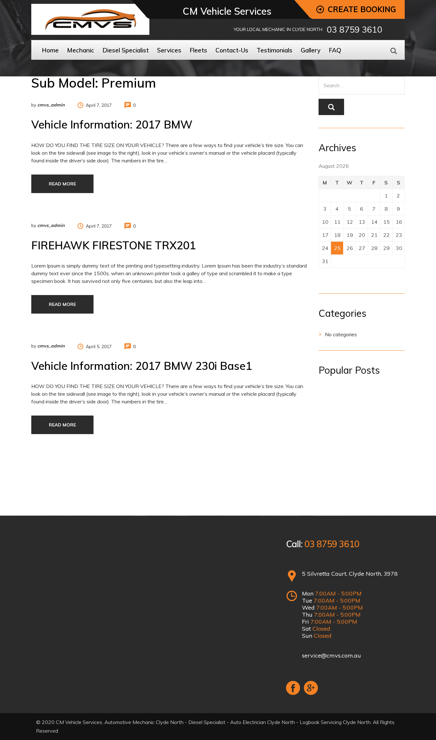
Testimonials (274, 50)
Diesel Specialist (125, 50)
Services (169, 50)
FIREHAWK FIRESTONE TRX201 (113, 245)
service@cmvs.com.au (331, 655)
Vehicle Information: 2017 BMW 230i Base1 (141, 366)
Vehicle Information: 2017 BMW (111, 124)
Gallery (310, 50)
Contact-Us (231, 50)
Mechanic (80, 50)
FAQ (335, 50)
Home (50, 50)
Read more (62, 184)
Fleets (198, 50)
